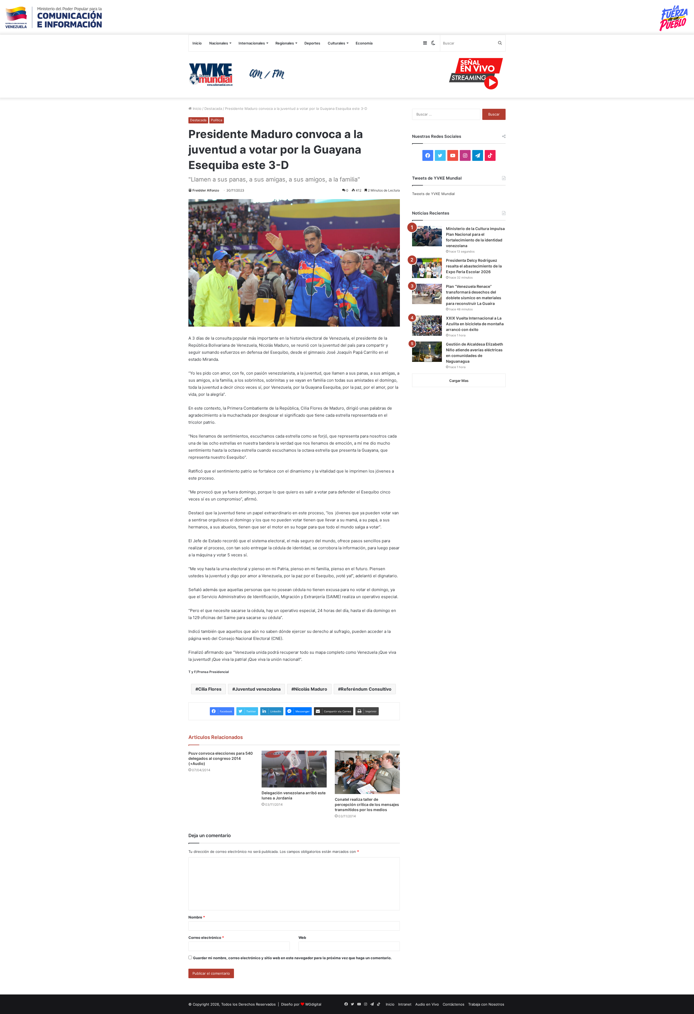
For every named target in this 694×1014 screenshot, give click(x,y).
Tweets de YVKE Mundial (433, 194)
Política (216, 120)
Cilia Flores (209, 689)
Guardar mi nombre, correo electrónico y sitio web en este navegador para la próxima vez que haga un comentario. (292, 958)
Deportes (312, 43)
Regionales (284, 43)
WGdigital (313, 1004)
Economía (364, 43)
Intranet (405, 1004)
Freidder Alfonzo (205, 190)
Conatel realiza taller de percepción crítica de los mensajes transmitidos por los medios (367, 804)
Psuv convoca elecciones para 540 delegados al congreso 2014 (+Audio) (220, 758)
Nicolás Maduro (310, 689)
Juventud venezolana (258, 689)
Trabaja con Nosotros (486, 1004)
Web (302, 937)
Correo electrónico (206, 937)
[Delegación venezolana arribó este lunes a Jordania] (294, 769)
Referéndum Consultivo (366, 689)
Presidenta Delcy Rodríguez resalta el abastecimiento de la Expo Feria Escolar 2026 (474, 266)
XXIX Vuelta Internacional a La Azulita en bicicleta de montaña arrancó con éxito (475, 324)
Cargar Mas (458, 380)
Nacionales (218, 43)
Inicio (197, 43)
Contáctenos (453, 1004)
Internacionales (252, 43)
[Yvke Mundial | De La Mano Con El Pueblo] (238, 74)
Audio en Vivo (427, 1004)
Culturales (336, 43)
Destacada (213, 108)
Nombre (196, 917)
